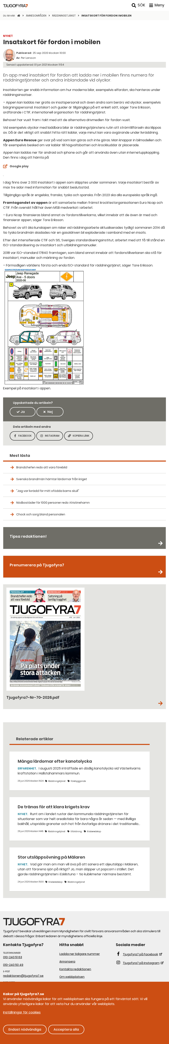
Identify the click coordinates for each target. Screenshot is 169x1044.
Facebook (26, 437)
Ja (23, 411)
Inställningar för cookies (22, 1012)
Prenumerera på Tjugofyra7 (37, 565)
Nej (50, 411)
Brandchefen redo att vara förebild (41, 467)
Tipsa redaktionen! (28, 536)
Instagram (54, 437)
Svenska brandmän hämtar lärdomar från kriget (51, 479)
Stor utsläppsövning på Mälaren (51, 857)
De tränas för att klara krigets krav (54, 807)
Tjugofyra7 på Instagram (141, 963)
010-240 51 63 (12, 957)
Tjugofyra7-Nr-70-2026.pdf (32, 697)
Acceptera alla (66, 1029)
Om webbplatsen (71, 977)
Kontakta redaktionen (75, 969)
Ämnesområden (36, 15)
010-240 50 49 (13, 965)
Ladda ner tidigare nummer (79, 954)
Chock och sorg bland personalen (40, 514)
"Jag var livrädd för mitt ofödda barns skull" (47, 491)
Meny (159, 5)
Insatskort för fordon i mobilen (106, 15)
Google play (19, 166)
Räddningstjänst (64, 15)
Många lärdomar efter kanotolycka (55, 761)
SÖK (141, 5)
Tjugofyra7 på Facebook (140, 954)
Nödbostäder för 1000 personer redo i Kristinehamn (53, 503)
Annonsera (67, 961)
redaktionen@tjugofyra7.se (23, 976)
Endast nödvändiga (24, 1029)
